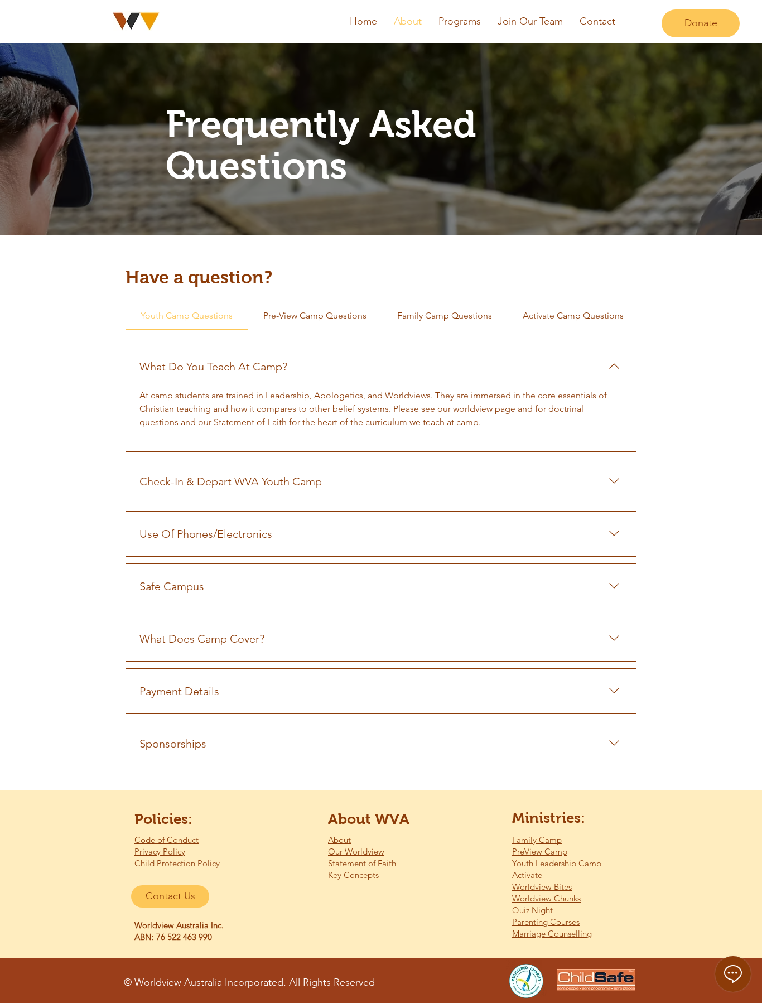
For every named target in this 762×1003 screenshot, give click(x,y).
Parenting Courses (546, 922)
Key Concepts (353, 875)
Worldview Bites (542, 886)
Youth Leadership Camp (556, 863)
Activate (527, 875)
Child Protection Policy (177, 863)
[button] (459, 21)
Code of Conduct (166, 840)
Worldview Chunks (546, 898)
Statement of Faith (362, 863)
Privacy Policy (159, 851)
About (339, 840)
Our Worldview (356, 851)
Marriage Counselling (552, 933)
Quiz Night (532, 910)
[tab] (187, 315)
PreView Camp (539, 851)
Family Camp (537, 840)
